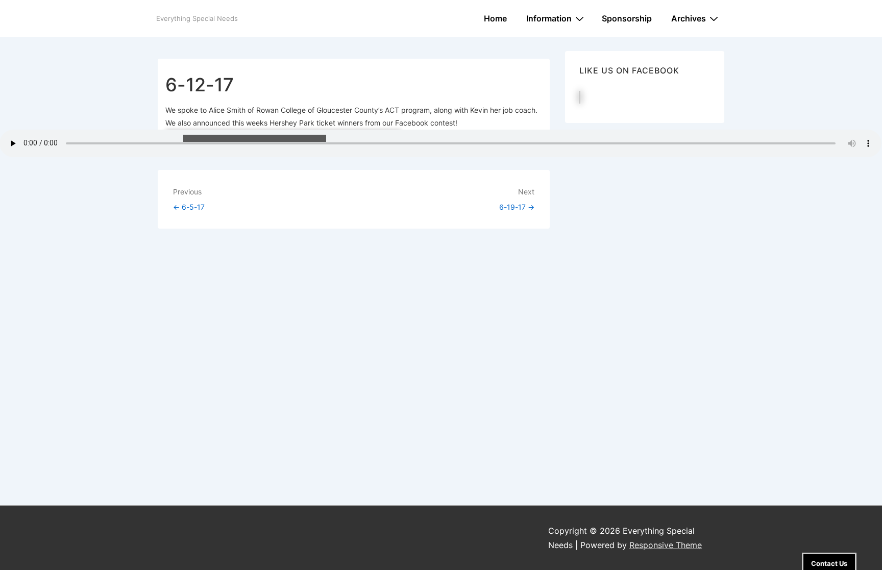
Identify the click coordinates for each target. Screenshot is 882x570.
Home (495, 18)
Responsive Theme (665, 545)
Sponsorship (627, 18)
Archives (688, 18)
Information (549, 18)
